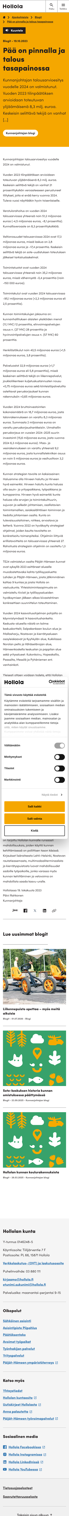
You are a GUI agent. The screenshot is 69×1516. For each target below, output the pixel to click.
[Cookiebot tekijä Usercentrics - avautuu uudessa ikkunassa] (49, 682)
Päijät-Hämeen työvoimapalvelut (30, 1419)
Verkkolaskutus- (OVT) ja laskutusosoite (33, 1263)
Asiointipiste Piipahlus (20, 1328)
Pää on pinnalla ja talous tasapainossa (30, 22)
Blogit (38, 17)
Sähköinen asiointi (17, 1321)
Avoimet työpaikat (17, 1342)
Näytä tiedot (50, 794)
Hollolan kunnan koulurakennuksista (31, 1172)
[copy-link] (54, 911)
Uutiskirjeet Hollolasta (22, 1405)
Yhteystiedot (12, 1391)
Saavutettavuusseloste (20, 1497)
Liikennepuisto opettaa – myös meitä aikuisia (31, 1012)
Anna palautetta (17, 1412)
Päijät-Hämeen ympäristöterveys (30, 1363)
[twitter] (35, 911)
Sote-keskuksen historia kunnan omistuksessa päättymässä (27, 1093)
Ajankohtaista (20, 17)
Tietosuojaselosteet (18, 1488)
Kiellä (34, 830)
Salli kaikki (34, 806)
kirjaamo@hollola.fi (18, 1280)
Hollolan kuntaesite (19, 1398)
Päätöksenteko (14, 1335)
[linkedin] (44, 911)
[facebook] (25, 911)
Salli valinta (34, 818)
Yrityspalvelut (13, 1356)
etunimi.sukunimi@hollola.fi (24, 1285)
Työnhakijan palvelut (19, 1349)
